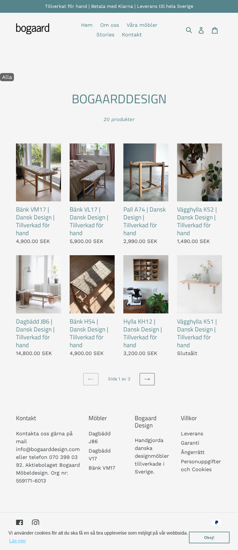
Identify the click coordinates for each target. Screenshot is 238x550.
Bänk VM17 (102, 468)
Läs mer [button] (17, 540)
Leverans (192, 433)
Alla (7, 77)
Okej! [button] (209, 537)
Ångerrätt (193, 452)
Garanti (190, 443)
